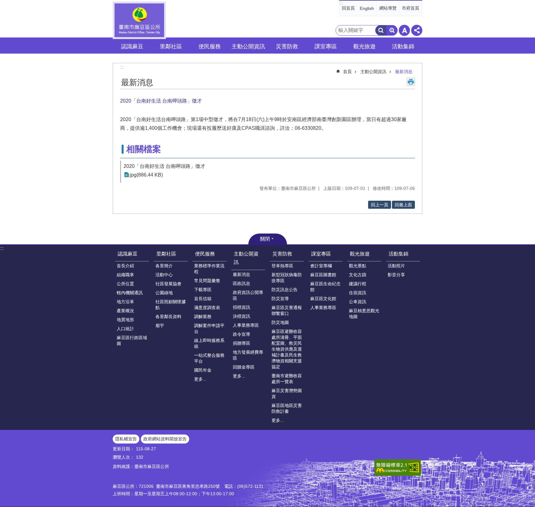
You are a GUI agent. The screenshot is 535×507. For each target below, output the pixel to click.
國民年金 (202, 370)
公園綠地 (164, 292)
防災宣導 (280, 298)
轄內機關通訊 (130, 292)
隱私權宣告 (126, 438)
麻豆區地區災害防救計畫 (287, 408)
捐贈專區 (241, 343)
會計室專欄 (321, 265)
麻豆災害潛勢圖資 (287, 393)
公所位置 (125, 283)
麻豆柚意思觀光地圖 (364, 313)
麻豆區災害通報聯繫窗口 (287, 310)
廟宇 (159, 325)
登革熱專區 (282, 265)
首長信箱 (202, 298)
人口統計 (125, 328)
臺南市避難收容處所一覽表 (287, 378)
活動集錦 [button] (403, 46)
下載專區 (202, 289)
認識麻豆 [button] (132, 46)
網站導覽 (388, 8)
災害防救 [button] (287, 46)
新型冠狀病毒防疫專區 (287, 277)
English (367, 8)
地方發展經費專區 (248, 355)
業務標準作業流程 (209, 268)
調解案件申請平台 (209, 328)
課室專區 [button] (326, 46)
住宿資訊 (357, 292)
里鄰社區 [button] (171, 46)
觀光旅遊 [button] (364, 46)
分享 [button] (416, 30)
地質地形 (125, 319)
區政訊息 (241, 283)
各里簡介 (164, 265)
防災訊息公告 (285, 289)
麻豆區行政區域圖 (132, 340)
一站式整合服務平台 (209, 358)
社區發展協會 (168, 283)
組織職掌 (125, 274)
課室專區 (321, 253)
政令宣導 (241, 334)
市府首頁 (410, 8)
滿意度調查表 (207, 307)
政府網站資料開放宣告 (165, 438)
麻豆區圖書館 (323, 274)
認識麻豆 (127, 253)
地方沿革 (125, 301)
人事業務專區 (246, 325)
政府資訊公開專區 (248, 295)
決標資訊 (241, 316)
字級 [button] (404, 30)
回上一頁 (379, 204)
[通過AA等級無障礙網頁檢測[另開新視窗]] (397, 467)
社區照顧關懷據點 (170, 304)
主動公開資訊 (373, 71)
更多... (200, 379)
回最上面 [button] (403, 204)
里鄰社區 (166, 253)
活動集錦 (398, 253)
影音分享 (396, 274)
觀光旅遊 (360, 253)
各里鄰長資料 (168, 316)
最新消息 (403, 71)
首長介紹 (125, 265)
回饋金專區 (243, 367)
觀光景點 (357, 265)
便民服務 (205, 253)
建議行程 (357, 283)
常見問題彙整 (207, 280)
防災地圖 (280, 322)
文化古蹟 (357, 274)
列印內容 (411, 82)
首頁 (347, 71)
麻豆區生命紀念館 (325, 286)
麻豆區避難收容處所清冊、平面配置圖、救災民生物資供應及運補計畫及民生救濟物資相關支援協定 (287, 349)
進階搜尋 (392, 30)
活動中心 (164, 274)
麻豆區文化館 (323, 298)
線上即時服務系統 (209, 343)
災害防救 (282, 253)
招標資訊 (241, 307)
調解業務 (202, 316)
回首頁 (348, 8)
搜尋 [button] (380, 30)
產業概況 (125, 310)
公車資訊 (357, 301)
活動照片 (396, 265)
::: (341, 2)
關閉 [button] (265, 239)
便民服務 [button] (209, 46)
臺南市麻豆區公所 (139, 20)
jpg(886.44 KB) (146, 174)
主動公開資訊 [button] (248, 46)
